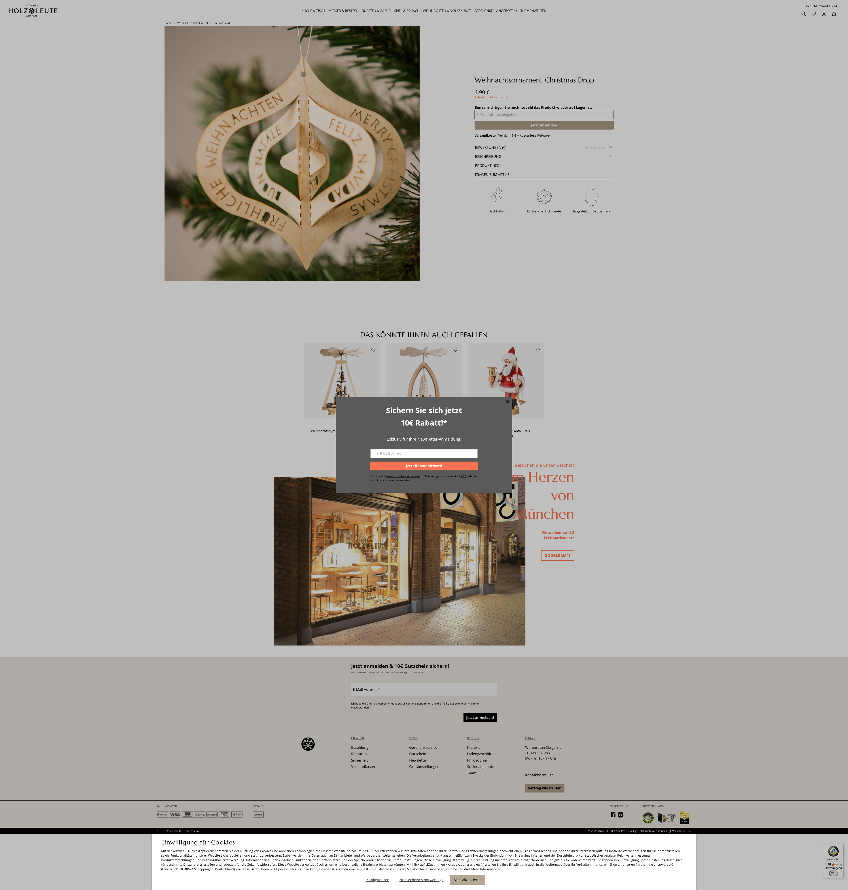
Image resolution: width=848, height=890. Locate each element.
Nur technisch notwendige (421, 879)
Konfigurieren (377, 879)
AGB (463, 476)
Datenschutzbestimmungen (403, 476)
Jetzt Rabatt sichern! (424, 465)
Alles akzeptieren (468, 879)
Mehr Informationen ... (488, 869)
